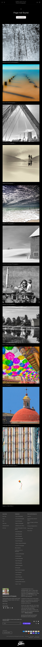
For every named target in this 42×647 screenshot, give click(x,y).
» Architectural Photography (19, 553)
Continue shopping (21, 17)
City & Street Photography (9, 143)
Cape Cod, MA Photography (9, 102)
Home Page (4, 516)
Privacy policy (32, 636)
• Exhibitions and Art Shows (19, 525)
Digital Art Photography (8, 183)
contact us (23, 594)
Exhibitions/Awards (6, 525)
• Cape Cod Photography (19, 516)
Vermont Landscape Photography (10, 264)
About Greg (4, 523)
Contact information (36, 637)
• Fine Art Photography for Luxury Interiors (20, 529)
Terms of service (37, 636)
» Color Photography (18, 572)
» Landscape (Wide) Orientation (20, 581)
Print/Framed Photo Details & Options (32, 519)
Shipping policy (31, 637)
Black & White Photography (9, 344)
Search (4, 518)
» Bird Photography (18, 556)
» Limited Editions (18, 574)
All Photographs (17, 567)
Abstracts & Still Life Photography (10, 62)
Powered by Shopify (21, 636)
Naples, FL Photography (8, 223)
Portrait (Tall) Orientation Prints (10, 465)
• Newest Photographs (18, 536)
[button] (2, 2)
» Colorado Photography (19, 558)
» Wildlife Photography (18, 565)
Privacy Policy (29, 530)
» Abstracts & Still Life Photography (19, 551)
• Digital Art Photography (19, 523)
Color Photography (7, 385)
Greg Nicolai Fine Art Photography (13, 636)
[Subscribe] (20, 623)
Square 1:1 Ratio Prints (8, 505)
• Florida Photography (18, 531)
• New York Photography (19, 538)
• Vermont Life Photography (19, 545)
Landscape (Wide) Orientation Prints (11, 425)
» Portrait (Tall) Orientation (19, 579)
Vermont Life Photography (9, 304)
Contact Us (29, 516)
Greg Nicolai (30, 593)
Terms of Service (30, 528)
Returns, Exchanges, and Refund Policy (32, 523)
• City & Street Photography (19, 518)
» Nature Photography (18, 560)
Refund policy (27, 636)
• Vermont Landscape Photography (20, 543)
